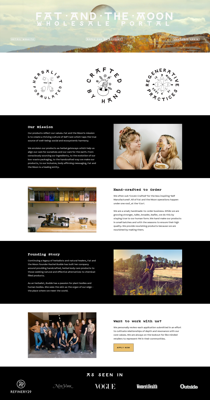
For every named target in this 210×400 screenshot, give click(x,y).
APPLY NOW (123, 348)
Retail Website (23, 39)
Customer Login (187, 39)
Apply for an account (104, 39)
